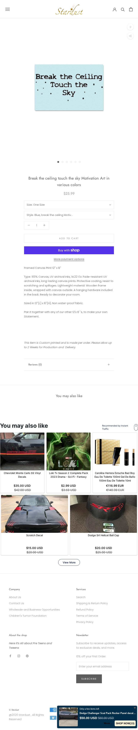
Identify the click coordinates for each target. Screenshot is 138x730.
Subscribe (89, 679)
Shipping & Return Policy (92, 603)
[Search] (123, 9)
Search (81, 597)
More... (108, 723)
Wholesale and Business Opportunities (34, 609)
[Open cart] (131, 9)
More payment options (69, 259)
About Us (15, 597)
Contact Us (16, 603)
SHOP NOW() (125, 723)
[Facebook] (10, 656)
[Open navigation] (7, 9)
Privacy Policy (84, 622)
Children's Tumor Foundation (28, 616)
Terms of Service (87, 616)
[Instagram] (18, 656)
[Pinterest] (27, 656)
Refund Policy (85, 609)
